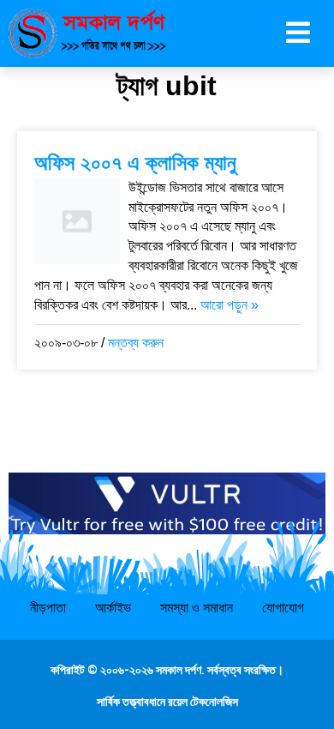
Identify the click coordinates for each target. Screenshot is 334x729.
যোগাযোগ (283, 607)
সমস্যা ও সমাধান (196, 607)
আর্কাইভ (113, 607)
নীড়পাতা (48, 607)
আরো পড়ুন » (229, 305)
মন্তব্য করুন (136, 342)
